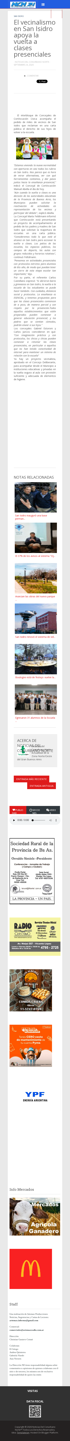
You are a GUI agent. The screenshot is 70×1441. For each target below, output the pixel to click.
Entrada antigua (41, 785)
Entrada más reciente (31, 779)
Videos (53, 811)
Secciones (36, 811)
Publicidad (17, 811)
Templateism (23, 1432)
